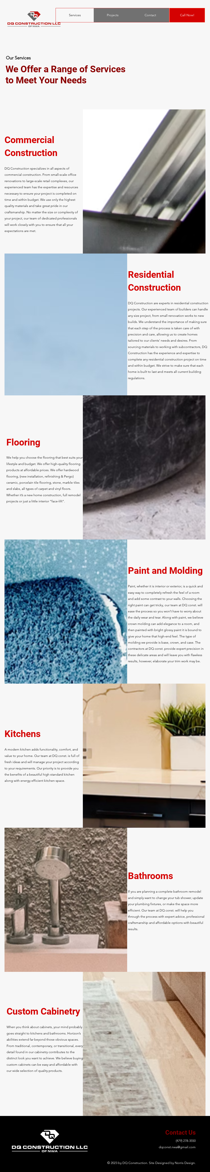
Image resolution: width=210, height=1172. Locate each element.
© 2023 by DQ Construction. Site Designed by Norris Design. (151, 1163)
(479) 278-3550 (186, 1141)
